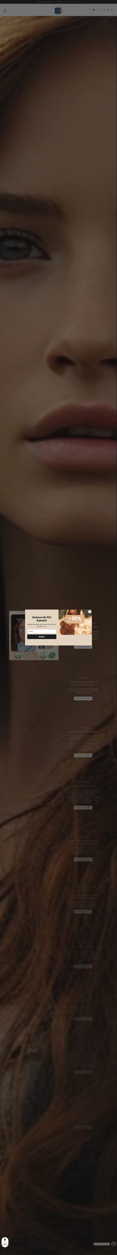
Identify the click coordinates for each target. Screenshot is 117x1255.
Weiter (42, 637)
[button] (5, 1242)
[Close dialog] (89, 611)
